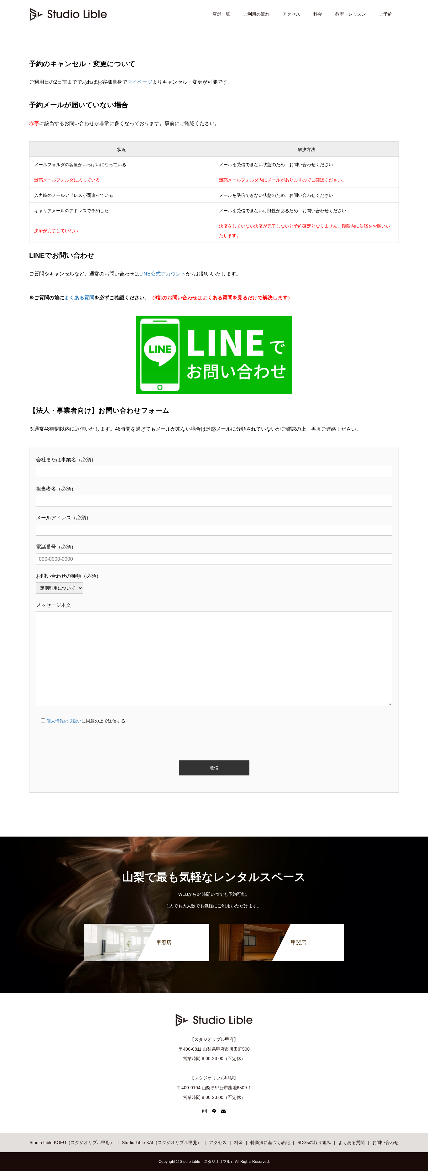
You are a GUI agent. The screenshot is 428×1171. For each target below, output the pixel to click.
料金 (317, 14)
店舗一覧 (221, 14)
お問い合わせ (385, 1142)
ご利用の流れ (256, 14)
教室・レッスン (350, 14)
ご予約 (385, 14)
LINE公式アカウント (162, 273)
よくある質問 (79, 297)
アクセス (291, 14)
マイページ (139, 82)
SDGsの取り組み (314, 1142)
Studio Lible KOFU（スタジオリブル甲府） (71, 1142)
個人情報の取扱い (63, 720)
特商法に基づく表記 (270, 1142)
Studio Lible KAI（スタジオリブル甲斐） (161, 1142)
